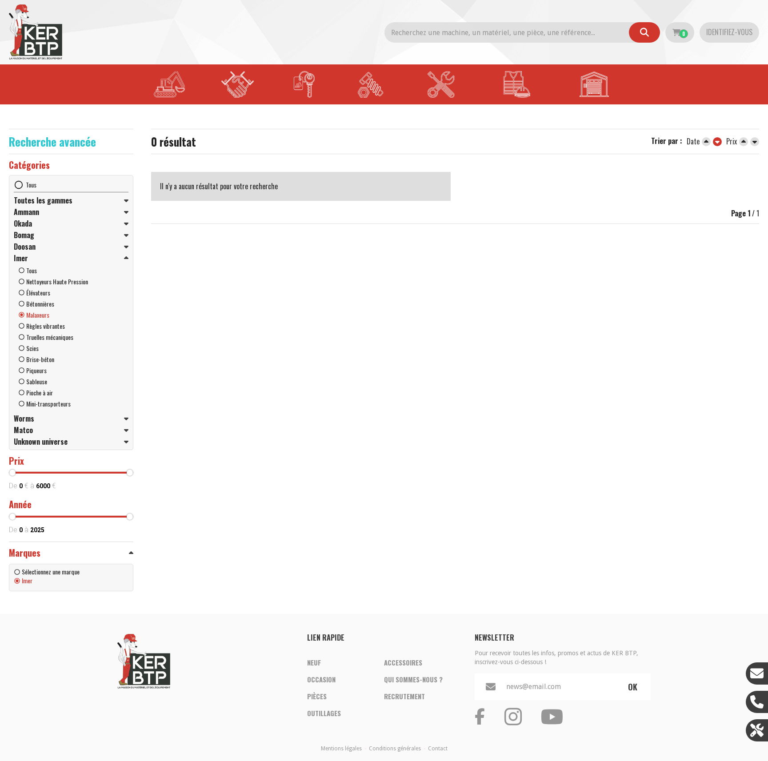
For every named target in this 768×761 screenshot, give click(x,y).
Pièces (317, 696)
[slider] (12, 473)
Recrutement (404, 696)
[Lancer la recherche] (644, 32)
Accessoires (403, 662)
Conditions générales (395, 748)
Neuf (314, 662)
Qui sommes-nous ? (413, 679)
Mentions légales (341, 748)
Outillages (324, 713)
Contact (438, 748)
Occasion (321, 679)
